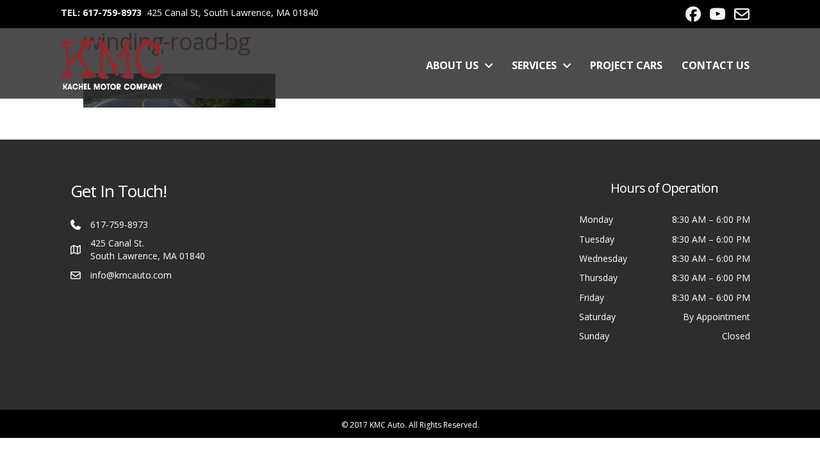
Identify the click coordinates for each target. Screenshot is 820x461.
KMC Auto (387, 424)
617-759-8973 (119, 224)
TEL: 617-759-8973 (101, 12)
